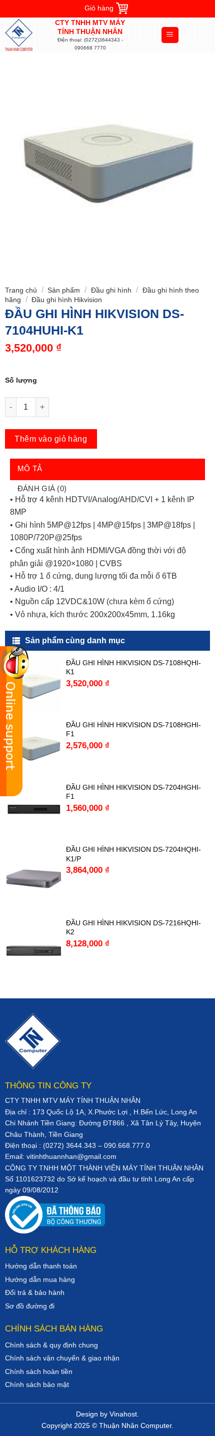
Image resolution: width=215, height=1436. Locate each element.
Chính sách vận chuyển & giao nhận (62, 1358)
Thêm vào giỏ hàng (50, 439)
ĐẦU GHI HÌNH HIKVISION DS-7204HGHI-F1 (133, 791)
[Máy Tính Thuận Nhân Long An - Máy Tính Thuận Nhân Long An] (27, 35)
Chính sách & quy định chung (51, 1345)
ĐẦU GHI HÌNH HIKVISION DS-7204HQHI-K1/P (133, 853)
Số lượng (21, 380)
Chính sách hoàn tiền (38, 1371)
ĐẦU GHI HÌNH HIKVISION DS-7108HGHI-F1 (133, 729)
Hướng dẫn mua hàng (40, 1279)
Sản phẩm (64, 290)
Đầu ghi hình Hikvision (67, 300)
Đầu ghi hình (111, 290)
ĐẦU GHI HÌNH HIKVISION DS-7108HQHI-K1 (133, 667)
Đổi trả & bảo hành (34, 1292)
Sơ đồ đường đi (29, 1306)
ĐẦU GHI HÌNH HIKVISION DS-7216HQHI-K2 (133, 927)
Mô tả (30, 468)
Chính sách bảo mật (37, 1384)
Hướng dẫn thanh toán (41, 1266)
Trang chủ (21, 290)
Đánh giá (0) (42, 488)
